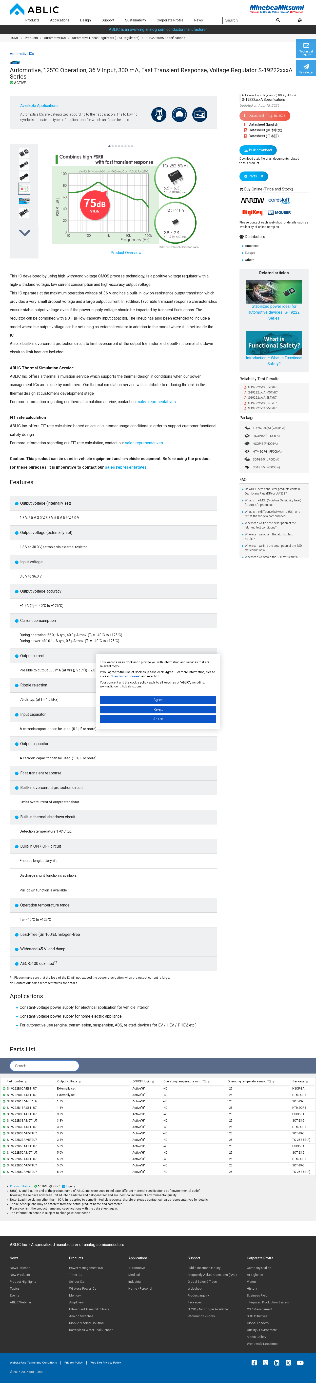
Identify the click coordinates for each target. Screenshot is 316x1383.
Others (249, 259)
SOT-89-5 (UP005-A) (266, 459)
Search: (21, 1066)
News (198, 20)
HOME (14, 38)
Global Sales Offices (202, 1281)
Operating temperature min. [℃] (184, 1081)
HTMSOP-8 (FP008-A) (267, 451)
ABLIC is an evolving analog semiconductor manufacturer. (158, 29)
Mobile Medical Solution (86, 1323)
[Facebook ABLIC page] (255, 1363)
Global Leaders (258, 1323)
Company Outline (259, 1268)
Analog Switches (81, 1316)
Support (108, 20)
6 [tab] (125, 144)
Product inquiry (198, 1295)
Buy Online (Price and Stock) (268, 189)
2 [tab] (112, 144)
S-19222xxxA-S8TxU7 (262, 397)
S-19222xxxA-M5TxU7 (263, 392)
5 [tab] (122, 144)
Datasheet (267, 115)
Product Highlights (23, 1281)
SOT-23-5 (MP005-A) (266, 467)
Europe (250, 253)
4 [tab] (118, 144)
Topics (15, 1288)
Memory (75, 1295)
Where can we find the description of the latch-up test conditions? (270, 525)
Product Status (20, 1186)
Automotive (136, 1268)
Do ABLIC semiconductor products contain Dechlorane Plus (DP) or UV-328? (272, 491)
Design (85, 20)
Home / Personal (140, 1288)
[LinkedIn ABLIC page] (278, 1363)
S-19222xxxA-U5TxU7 (262, 403)
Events (14, 1295)
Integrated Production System (268, 1302)
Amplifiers (76, 1302)
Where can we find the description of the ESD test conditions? (273, 548)
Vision (251, 1281)
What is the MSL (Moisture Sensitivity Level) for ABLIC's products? (273, 503)
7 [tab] (128, 144)
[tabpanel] (24, 201)
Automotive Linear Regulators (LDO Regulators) (105, 38)
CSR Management (259, 1309)
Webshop (195, 1288)
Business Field (257, 1295)
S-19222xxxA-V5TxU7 (262, 408)
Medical (134, 1275)
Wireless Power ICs (82, 1288)
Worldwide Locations (262, 1344)
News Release (20, 1268)
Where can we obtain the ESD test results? (271, 557)
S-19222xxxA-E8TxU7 (262, 387)
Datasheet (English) (263, 124)
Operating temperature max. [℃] (249, 1081)
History (252, 1288)
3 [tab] (115, 144)
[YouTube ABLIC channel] (301, 1363)
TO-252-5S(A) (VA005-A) (269, 427)
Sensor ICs (76, 1281)
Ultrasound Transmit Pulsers (89, 1309)
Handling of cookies (125, 676)
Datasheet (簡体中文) (265, 130)
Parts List (256, 176)
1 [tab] (109, 144)
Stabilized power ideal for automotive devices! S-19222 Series (274, 312)
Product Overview (126, 252)
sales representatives (156, 401)
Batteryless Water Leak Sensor (91, 1330)
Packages (195, 1302)
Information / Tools (201, 1316)
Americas (251, 246)
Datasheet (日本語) (263, 136)
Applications (59, 20)
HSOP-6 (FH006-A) (265, 443)
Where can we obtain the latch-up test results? (269, 537)
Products (32, 20)
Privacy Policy (73, 1362)
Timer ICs (75, 1275)
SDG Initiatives (257, 1316)
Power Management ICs (86, 1268)
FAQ (243, 479)
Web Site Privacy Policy (105, 1362)
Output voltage (67, 1081)
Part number (15, 1081)
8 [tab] (131, 144)
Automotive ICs (55, 38)
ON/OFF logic (142, 1081)
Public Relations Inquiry (204, 1268)
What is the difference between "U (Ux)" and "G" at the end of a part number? (272, 514)
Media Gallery (256, 1337)
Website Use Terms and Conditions (33, 1362)
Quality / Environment (262, 1330)
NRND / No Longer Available (208, 1309)
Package (247, 417)
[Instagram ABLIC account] (267, 1363)
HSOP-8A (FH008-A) (266, 435)
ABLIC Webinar (20, 1302)
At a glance (255, 1275)
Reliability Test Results (259, 378)
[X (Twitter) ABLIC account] (289, 1363)
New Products (20, 1275)
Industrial (134, 1281)
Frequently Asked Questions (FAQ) (212, 1275)
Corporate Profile (170, 20)
